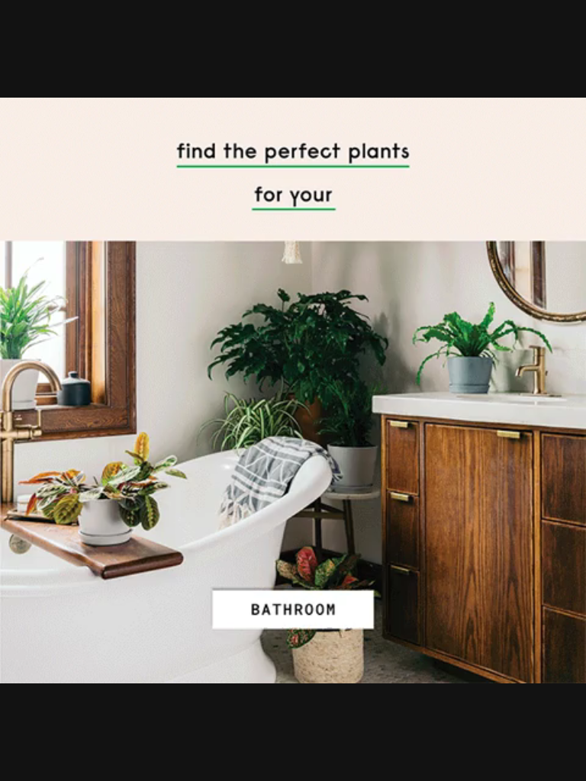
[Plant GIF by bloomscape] (293, 390)
